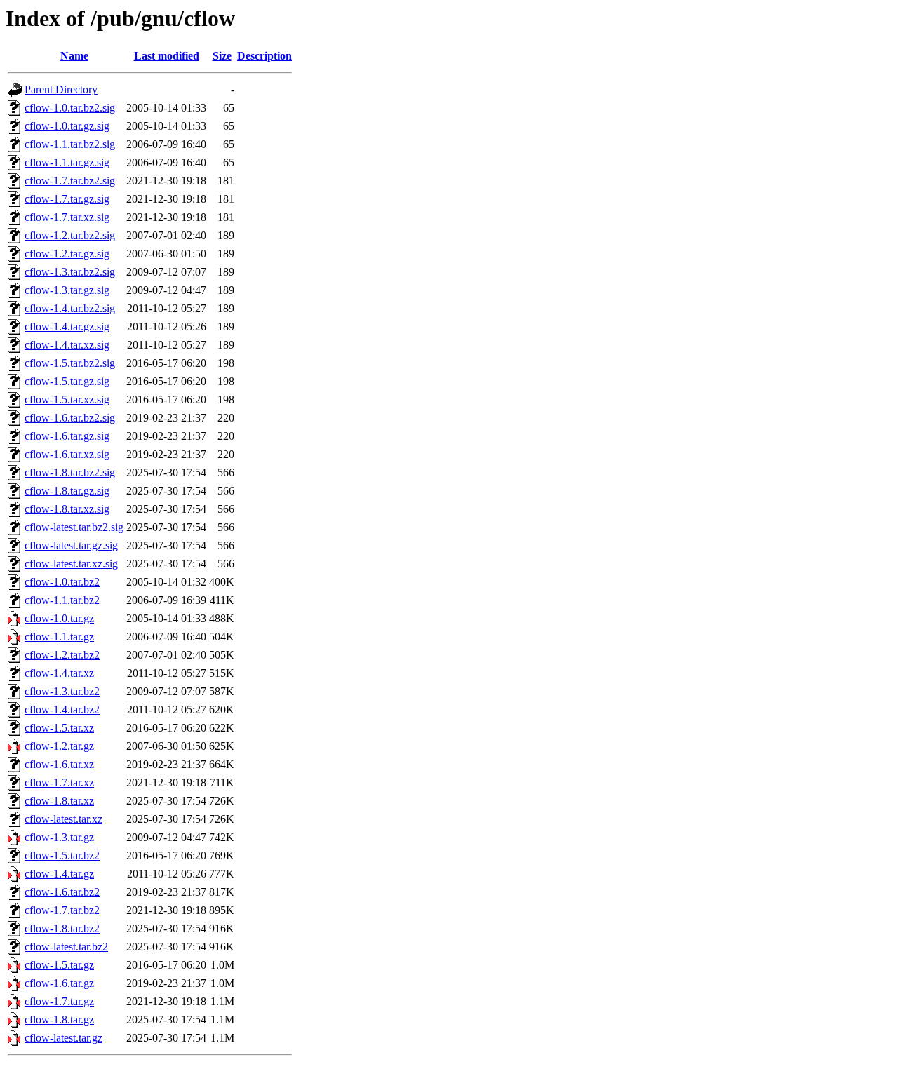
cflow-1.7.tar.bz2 (62, 910)
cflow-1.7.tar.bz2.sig (70, 181)
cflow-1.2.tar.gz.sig (67, 254)
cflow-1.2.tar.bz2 (62, 655)
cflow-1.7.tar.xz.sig (67, 217)
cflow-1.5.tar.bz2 (62, 855)
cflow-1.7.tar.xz (59, 782)
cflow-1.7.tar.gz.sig (67, 199)
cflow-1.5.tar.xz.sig (67, 399)
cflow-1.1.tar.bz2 (62, 600)
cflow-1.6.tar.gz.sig (67, 436)
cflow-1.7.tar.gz (59, 1001)
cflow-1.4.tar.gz (59, 874)
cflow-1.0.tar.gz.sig (67, 126)
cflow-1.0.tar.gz (59, 618)
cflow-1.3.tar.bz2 (62, 691)
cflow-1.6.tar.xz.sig (67, 454)
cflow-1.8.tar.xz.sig (67, 509)
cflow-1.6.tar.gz (59, 983)
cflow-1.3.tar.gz (59, 837)
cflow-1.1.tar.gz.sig (67, 162)
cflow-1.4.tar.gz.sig (67, 326)
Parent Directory (61, 89)
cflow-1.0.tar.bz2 (62, 582)
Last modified (166, 56)
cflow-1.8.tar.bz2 (62, 928)
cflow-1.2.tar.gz (59, 746)
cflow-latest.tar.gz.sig (71, 545)
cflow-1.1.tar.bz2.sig (70, 144)
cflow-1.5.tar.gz (59, 965)
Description (264, 56)
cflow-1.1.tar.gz (59, 637)
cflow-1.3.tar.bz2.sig (70, 272)
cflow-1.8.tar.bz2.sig (70, 472)
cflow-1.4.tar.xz (59, 673)
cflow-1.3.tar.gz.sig (67, 290)
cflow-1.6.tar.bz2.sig (70, 418)
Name (74, 56)
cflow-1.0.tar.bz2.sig (70, 108)
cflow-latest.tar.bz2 (66, 947)
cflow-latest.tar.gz (63, 1038)
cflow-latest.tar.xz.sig (71, 564)
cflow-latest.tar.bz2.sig (74, 527)
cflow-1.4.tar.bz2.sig (70, 308)
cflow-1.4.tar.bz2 (62, 709)
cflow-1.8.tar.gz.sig (67, 491)
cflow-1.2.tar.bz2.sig (70, 235)
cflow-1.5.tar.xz (59, 728)
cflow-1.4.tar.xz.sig (67, 345)
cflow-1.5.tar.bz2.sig (70, 363)
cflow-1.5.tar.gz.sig (67, 381)
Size (222, 56)
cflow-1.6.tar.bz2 (62, 892)
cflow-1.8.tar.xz (59, 801)
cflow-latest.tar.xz (63, 819)
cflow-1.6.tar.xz (59, 764)
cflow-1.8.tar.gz (59, 1020)
